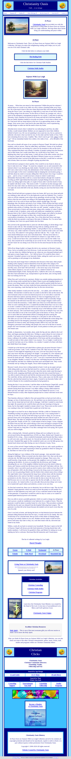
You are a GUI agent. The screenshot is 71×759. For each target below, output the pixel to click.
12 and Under (15, 675)
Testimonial (42, 550)
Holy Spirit (14, 630)
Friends (15, 554)
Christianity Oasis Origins (42, 613)
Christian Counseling (35, 585)
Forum (15, 550)
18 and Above (56, 675)
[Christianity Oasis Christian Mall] (35, 694)
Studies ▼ (21, 13)
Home (5, 13)
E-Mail (28, 550)
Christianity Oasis (39, 24)
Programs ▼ (13, 13)
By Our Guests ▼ (44, 13)
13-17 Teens (35, 675)
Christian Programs (35, 592)
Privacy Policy (16, 757)
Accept (56, 757)
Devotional (42, 554)
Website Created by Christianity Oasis (35, 750)
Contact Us (64, 13)
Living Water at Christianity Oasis (26, 564)
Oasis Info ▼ (55, 13)
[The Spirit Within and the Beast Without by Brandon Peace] (15, 608)
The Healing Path (35, 57)
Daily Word (29, 554)
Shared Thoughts (35, 543)
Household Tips (56, 554)
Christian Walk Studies (36, 68)
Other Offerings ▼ (32, 13)
